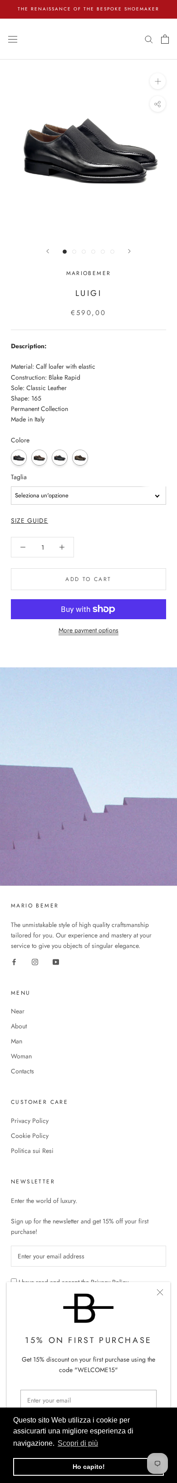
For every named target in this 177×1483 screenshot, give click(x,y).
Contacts (22, 1071)
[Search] (149, 39)
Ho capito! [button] (89, 1466)
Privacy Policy (30, 1120)
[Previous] (47, 251)
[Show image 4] (93, 252)
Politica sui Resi (32, 1150)
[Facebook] (14, 961)
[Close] (160, 1292)
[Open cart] (165, 39)
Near (18, 1011)
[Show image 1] (65, 252)
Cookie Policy (30, 1135)
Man (16, 1041)
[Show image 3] (84, 252)
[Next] (129, 251)
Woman (21, 1056)
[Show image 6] (112, 252)
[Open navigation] (12, 38)
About (19, 1026)
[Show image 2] (74, 252)
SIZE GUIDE (29, 520)
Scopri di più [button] (78, 1443)
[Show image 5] (103, 252)
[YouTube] (56, 961)
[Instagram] (35, 961)
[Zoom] (158, 81)
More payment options (88, 630)
